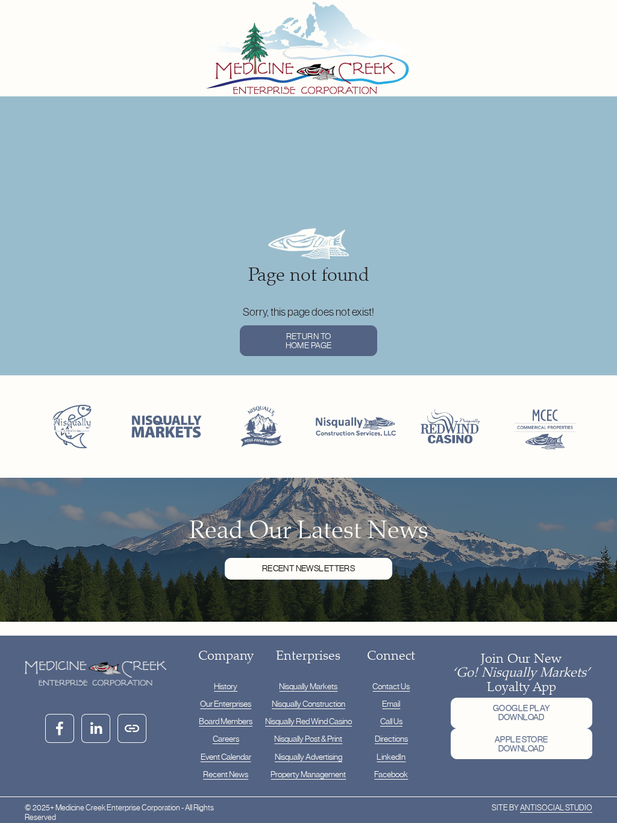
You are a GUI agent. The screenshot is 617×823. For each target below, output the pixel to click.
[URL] (131, 728)
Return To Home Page (309, 341)
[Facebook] (59, 728)
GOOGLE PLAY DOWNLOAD (521, 713)
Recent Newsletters (308, 568)
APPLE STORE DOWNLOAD (521, 744)
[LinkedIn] (95, 728)
